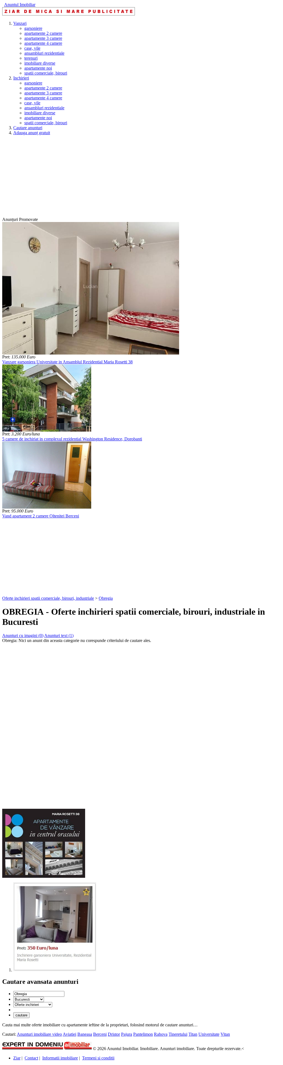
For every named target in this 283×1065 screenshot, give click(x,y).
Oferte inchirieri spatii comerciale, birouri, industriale (48, 598)
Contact (31, 1058)
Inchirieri (21, 78)
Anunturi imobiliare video (39, 1034)
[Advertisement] (141, 178)
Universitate (208, 1034)
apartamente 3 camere (43, 38)
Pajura (126, 1034)
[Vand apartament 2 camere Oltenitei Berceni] (46, 507)
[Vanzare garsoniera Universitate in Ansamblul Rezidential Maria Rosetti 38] (90, 353)
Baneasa (84, 1034)
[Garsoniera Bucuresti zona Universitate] (54, 970)
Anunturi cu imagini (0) (22, 635)
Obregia (106, 598)
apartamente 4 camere (43, 43)
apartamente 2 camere (43, 33)
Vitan (225, 1034)
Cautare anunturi (27, 127)
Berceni (100, 1034)
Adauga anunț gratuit (31, 132)
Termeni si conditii (98, 1058)
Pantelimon (143, 1034)
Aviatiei (69, 1034)
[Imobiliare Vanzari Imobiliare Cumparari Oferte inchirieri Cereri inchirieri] (32, 1004)
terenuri (31, 58)
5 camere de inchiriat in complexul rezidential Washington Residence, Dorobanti (72, 439)
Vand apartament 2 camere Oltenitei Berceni (40, 516)
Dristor (114, 1034)
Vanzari (20, 23)
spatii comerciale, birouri (45, 73)
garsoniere (33, 28)
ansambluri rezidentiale (44, 53)
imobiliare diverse (39, 63)
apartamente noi (38, 68)
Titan (192, 1034)
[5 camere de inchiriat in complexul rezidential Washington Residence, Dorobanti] (46, 430)
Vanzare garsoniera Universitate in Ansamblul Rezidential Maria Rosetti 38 (67, 362)
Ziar (16, 1058)
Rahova (160, 1034)
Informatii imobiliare (60, 1058)
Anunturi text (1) (59, 635)
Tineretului (178, 1034)
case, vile (32, 48)
